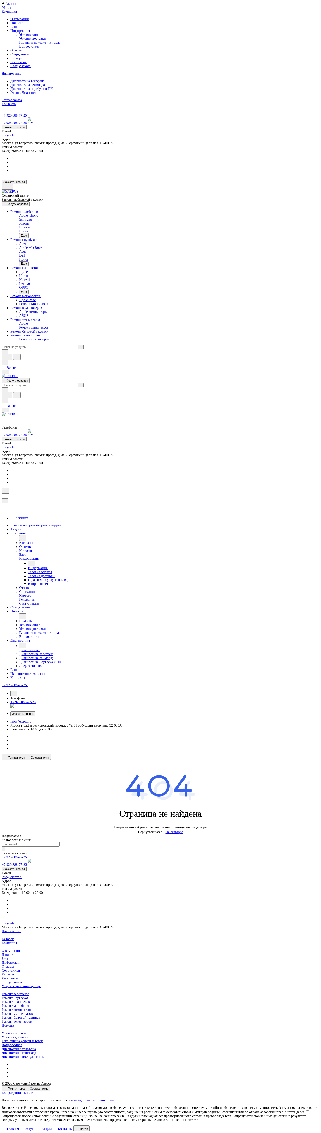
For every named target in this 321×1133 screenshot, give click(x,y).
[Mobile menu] (5, 410)
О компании (11, 951)
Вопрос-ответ (29, 46)
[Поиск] (5, 491)
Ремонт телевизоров (17, 1021)
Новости (8, 954)
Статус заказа (12, 982)
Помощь (8, 1025)
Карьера (8, 974)
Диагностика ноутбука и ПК (23, 1057)
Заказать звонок (14, 127)
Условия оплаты (31, 34)
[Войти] (4, 496)
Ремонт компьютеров (17, 1009)
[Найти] (17, 357)
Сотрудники (11, 970)
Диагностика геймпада (19, 1053)
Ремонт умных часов (17, 1013)
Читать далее (294, 1112)
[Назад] (22, 538)
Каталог (8, 939)
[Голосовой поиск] (7, 357)
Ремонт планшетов (16, 1002)
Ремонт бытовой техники (21, 1017)
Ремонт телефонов (15, 994)
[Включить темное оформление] (7, 187)
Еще (24, 235)
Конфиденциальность (18, 1093)
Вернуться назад (150, 832)
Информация (11, 962)
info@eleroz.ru (12, 135)
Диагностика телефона (19, 1049)
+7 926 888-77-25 (14, 115)
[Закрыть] (5, 500)
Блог (5, 958)
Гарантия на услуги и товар (39, 42)
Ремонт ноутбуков (15, 998)
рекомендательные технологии (91, 1100)
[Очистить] (81, 347)
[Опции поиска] (5, 351)
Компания (9, 943)
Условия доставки (32, 38)
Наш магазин (11, 931)
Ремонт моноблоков (16, 1006)
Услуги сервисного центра (21, 986)
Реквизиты (10, 978)
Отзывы (8, 966)
